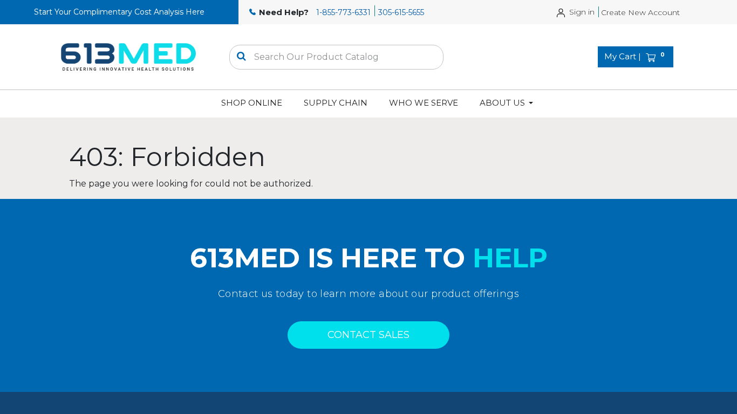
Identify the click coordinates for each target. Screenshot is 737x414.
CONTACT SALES (368, 335)
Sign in (582, 12)
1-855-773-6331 (343, 12)
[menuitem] (251, 103)
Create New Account (640, 12)
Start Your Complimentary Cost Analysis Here (119, 12)
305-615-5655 (401, 12)
